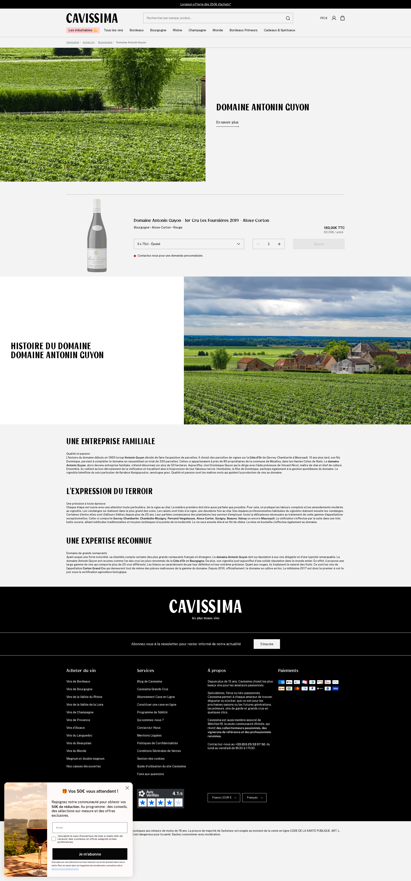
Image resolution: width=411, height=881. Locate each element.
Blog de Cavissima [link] (149, 681)
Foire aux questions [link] (150, 774)
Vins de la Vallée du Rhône (84, 697)
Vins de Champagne (80, 712)
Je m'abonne (90, 853)
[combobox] (218, 18)
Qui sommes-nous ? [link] (150, 720)
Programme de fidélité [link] (152, 712)
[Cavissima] (92, 18)
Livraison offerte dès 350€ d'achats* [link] (205, 4)
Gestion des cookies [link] (151, 758)
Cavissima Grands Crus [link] (152, 689)
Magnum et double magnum (85, 758)
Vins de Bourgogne (79, 689)
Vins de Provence (78, 720)
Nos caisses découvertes (83, 766)
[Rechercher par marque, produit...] (288, 18)
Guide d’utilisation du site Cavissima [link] (161, 766)
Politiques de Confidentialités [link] (157, 743)
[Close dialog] (127, 788)
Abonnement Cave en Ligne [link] (156, 697)
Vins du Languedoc (79, 735)
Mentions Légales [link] (149, 735)
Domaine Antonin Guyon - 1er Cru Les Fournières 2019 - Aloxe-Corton (201, 220)
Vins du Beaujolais (78, 743)
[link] (334, 18)
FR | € (324, 18)
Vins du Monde (76, 751)
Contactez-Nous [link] (149, 727)
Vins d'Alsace (75, 727)
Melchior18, (215, 724)
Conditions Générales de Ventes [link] (159, 751)
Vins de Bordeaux (78, 681)
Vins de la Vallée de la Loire (84, 704)
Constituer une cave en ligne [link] (156, 704)
